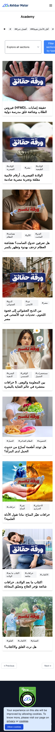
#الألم (28, 235)
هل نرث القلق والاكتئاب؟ (20, 647)
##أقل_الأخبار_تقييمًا (39, 29)
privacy (11, 721)
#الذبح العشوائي (11, 303)
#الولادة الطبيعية (39, 167)
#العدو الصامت (38, 235)
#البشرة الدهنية (10, 375)
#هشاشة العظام (11, 235)
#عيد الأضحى (29, 303)
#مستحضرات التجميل (42, 375)
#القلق (10, 640)
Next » (47, 665)
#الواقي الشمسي (25, 375)
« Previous (9, 665)
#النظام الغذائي (25, 441)
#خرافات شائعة (29, 574)
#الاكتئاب (44, 574)
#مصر (28, 167)
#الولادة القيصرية (11, 167)
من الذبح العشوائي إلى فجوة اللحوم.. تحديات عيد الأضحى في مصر (25, 315)
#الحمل (10, 441)
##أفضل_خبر (21, 29)
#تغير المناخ (22, 507)
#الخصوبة (41, 441)
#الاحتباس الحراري (38, 507)
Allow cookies (14, 726)
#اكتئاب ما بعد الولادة (13, 574)
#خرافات (11, 507)
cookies (23, 721)
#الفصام (34, 640)
